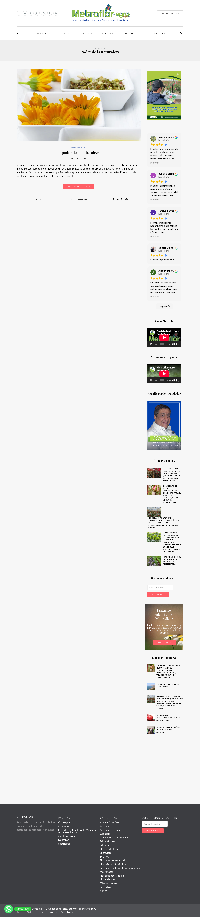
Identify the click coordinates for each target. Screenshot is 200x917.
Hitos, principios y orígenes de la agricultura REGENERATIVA (172, 560)
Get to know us (66, 836)
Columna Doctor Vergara (114, 837)
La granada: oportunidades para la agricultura (168, 717)
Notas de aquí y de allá (112, 875)
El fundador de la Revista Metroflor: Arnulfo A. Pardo (78, 831)
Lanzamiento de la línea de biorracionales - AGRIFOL (168, 729)
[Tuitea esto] (118, 199)
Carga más (164, 306)
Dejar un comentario (78, 199)
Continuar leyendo (78, 186)
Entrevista (105, 852)
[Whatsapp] (8, 909)
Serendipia (106, 887)
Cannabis (105, 833)
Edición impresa (133, 33)
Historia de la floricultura (114, 864)
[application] (164, 337)
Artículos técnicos (110, 829)
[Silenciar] (173, 344)
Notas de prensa (109, 879)
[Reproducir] (151, 344)
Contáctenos (164, 642)
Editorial (64, 33)
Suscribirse (159, 33)
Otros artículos (79, 148)
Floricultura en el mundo (113, 860)
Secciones (40, 33)
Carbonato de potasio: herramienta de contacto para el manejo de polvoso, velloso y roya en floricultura (172, 494)
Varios (103, 890)
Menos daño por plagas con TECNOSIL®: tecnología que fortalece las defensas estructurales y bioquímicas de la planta (163, 522)
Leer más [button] (154, 162)
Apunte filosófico (109, 822)
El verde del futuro (110, 848)
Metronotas (106, 871)
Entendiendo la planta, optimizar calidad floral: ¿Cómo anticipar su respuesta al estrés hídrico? (172, 475)
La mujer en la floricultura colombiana (120, 868)
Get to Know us (170, 13)
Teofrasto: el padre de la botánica (167, 685)
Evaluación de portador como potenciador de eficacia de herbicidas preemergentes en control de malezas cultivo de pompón (172, 542)
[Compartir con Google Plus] (122, 199)
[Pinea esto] (126, 199)
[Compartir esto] (113, 199)
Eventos (104, 856)
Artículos (105, 826)
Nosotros (86, 33)
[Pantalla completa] (177, 344)
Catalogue (64, 822)
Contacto (108, 33)
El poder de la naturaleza (78, 152)
